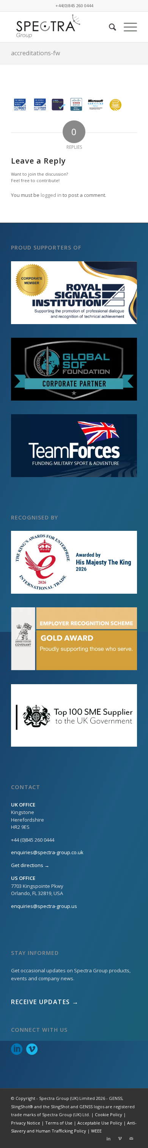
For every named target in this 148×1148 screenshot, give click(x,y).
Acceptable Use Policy (99, 1123)
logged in (51, 195)
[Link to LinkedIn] (108, 1138)
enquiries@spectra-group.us (44, 906)
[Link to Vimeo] (120, 1138)
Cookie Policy (108, 1114)
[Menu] (126, 27)
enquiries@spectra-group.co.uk (47, 852)
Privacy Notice (25, 1123)
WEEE (96, 1131)
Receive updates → (45, 1002)
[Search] (108, 27)
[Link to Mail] (131, 1138)
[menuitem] (108, 27)
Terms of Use (58, 1123)
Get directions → (30, 865)
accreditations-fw (35, 53)
